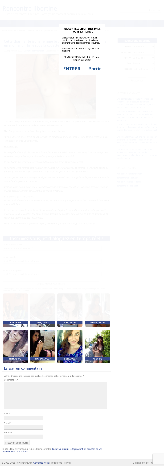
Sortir (95, 69)
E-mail (7, 423)
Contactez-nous (41, 463)
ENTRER (71, 69)
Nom (7, 413)
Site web (8, 432)
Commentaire (11, 380)
